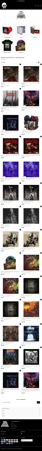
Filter (4, 62)
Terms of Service (14, 426)
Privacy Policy (13, 425)
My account (13, 428)
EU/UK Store (22, 0)
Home (12, 423)
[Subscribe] (38, 402)
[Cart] (38, 5)
